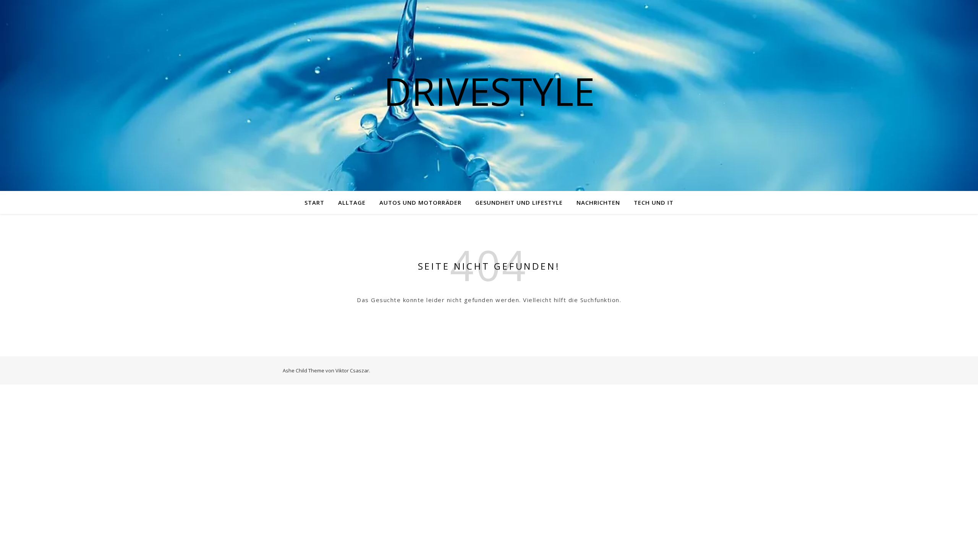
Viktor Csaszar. (352, 370)
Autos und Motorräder (420, 202)
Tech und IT (654, 202)
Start (314, 202)
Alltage (352, 202)
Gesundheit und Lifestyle (519, 202)
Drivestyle (489, 91)
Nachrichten (598, 202)
